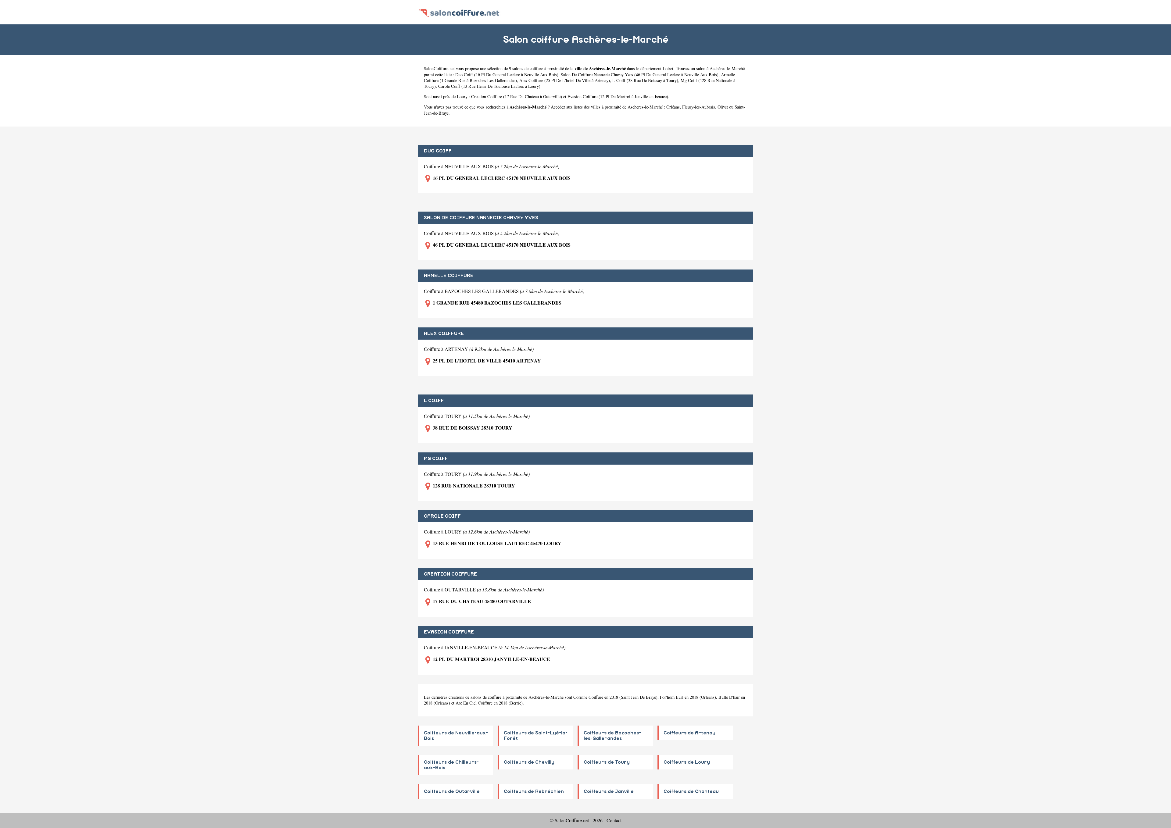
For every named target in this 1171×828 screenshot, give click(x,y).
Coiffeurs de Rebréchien (534, 791)
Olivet (723, 107)
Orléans (673, 107)
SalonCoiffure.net (439, 68)
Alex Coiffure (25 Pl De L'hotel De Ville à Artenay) (564, 80)
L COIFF (434, 400)
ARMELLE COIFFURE (448, 275)
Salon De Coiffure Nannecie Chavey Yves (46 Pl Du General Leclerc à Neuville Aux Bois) (639, 74)
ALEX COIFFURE (444, 333)
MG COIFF (436, 458)
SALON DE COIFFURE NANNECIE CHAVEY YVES (481, 217)
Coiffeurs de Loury (687, 762)
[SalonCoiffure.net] (459, 12)
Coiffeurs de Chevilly (529, 762)
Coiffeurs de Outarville (452, 791)
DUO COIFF (438, 150)
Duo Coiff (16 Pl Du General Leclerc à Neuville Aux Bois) (506, 74)
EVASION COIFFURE (449, 632)
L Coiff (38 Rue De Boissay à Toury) (645, 80)
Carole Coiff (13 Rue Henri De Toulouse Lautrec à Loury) (489, 86)
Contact (614, 820)
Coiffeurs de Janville (609, 791)
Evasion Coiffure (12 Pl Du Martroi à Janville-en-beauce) (618, 96)
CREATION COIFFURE (450, 574)
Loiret (668, 68)
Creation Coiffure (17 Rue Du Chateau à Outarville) (516, 96)
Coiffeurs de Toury (607, 762)
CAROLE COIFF (442, 516)
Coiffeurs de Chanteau (691, 791)
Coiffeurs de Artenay (689, 732)
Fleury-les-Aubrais (698, 107)
